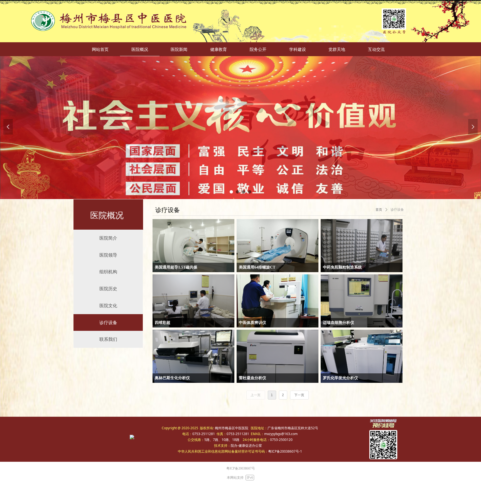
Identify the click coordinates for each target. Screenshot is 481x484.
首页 (379, 210)
